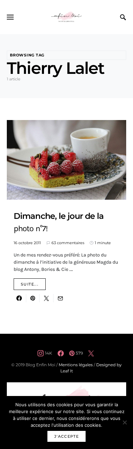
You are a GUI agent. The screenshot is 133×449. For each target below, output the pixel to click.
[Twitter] (91, 353)
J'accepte (66, 436)
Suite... (30, 284)
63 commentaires (67, 242)
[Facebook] (61, 353)
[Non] (124, 422)
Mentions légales (76, 364)
